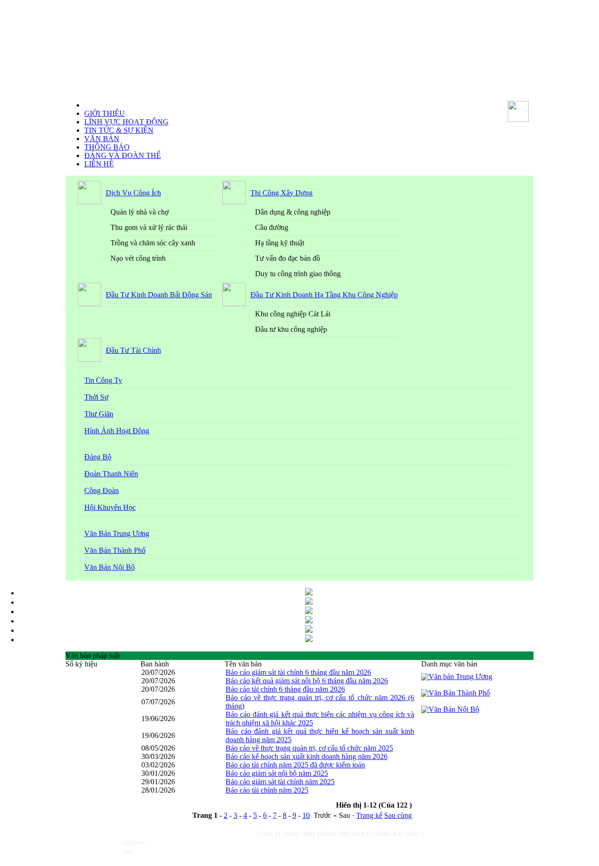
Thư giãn (98, 414)
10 (306, 815)
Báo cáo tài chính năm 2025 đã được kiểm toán (295, 765)
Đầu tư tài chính (133, 350)
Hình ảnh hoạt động (116, 431)
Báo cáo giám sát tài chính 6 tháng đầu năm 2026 (298, 672)
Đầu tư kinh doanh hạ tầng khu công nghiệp (324, 295)
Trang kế (369, 815)
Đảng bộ (97, 457)
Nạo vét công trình (138, 258)
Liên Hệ (99, 164)
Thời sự (96, 397)
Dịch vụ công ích (133, 193)
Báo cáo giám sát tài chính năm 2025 (280, 782)
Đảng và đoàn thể (122, 155)
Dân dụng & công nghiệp (292, 212)
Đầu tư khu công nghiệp (291, 329)
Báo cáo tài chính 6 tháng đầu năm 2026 (285, 689)
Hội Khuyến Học (110, 507)
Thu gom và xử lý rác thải (148, 227)
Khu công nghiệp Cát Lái (292, 314)
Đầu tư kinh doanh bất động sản (159, 295)
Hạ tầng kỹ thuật (279, 243)
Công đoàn (101, 490)
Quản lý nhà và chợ (139, 212)
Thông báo (107, 147)
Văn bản (101, 139)
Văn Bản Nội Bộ (109, 567)
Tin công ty (103, 380)
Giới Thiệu (104, 113)
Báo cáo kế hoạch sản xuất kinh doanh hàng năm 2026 (306, 756)
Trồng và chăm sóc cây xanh (152, 243)
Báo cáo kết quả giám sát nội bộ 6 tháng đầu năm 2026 (307, 681)
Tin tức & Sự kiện (118, 130)
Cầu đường (271, 227)
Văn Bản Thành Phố (115, 550)
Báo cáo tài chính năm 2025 (267, 790)
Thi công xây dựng (281, 193)
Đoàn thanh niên (111, 474)
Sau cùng (398, 815)
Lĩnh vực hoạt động (126, 122)
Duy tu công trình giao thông (298, 274)
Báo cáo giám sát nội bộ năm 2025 (277, 773)
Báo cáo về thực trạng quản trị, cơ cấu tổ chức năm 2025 (309, 748)
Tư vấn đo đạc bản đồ (287, 258)
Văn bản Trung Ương (116, 533)
